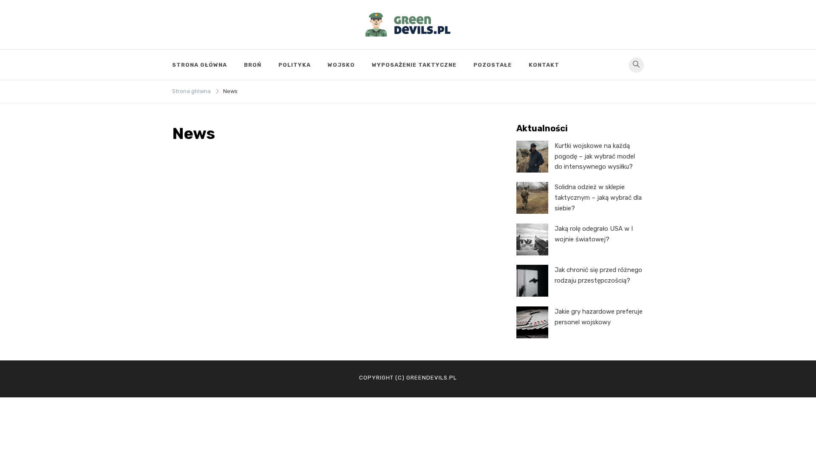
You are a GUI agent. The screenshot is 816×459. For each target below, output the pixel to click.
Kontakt (544, 65)
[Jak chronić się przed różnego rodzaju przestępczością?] (532, 281)
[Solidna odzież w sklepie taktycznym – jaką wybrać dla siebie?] (532, 198)
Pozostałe (492, 65)
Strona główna (199, 65)
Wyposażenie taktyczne (414, 65)
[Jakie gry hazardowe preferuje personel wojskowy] (532, 322)
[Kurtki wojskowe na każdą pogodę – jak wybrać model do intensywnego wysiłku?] (532, 157)
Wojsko (341, 65)
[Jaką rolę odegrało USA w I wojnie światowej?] (532, 239)
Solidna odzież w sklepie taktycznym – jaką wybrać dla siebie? (598, 197)
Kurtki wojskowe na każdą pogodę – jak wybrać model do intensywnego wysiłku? (595, 156)
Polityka (294, 65)
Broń (252, 65)
